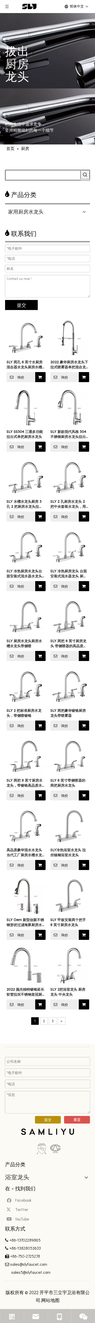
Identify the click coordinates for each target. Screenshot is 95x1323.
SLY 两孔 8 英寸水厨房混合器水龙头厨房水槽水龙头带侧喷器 (25, 365)
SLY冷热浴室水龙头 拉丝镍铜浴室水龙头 (68, 852)
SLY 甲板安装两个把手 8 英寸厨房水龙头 (68, 922)
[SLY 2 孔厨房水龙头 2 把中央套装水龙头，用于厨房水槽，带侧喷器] (69, 477)
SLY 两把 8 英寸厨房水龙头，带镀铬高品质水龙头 (25, 783)
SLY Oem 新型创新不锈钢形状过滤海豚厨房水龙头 (25, 922)
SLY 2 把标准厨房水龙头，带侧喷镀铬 (24, 713)
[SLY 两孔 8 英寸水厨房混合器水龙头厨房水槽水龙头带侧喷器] (26, 337)
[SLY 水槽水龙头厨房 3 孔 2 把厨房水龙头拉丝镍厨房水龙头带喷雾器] (26, 477)
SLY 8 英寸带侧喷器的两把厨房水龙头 (67, 783)
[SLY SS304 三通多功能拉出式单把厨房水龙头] (26, 407)
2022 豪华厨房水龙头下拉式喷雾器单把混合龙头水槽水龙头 (69, 365)
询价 (20, 377)
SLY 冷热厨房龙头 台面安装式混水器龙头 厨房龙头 (68, 574)
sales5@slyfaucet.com (30, 1272)
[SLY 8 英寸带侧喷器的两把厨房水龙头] (69, 756)
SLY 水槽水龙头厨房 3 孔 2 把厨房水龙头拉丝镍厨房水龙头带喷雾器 (25, 504)
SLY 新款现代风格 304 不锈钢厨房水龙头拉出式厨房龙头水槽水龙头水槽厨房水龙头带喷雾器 (68, 434)
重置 (77, 1119)
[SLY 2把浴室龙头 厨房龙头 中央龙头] (69, 965)
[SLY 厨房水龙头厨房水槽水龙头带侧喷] (26, 616)
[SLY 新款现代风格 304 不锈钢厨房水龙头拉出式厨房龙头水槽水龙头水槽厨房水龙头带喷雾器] (69, 407)
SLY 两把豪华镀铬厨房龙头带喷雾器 (68, 713)
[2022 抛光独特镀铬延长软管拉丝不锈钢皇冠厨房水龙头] (26, 965)
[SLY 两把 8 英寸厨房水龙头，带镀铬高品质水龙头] (26, 756)
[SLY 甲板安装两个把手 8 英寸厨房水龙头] (69, 895)
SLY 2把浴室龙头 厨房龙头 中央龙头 (67, 992)
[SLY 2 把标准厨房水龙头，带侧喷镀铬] (26, 686)
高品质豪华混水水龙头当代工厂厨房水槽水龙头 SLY (24, 852)
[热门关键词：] (85, 174)
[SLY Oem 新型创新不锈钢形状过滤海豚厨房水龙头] (26, 895)
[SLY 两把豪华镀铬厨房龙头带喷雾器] (69, 686)
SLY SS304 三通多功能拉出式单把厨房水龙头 (25, 434)
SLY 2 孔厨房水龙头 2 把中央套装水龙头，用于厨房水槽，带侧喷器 (68, 504)
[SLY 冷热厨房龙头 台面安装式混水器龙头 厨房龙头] (69, 547)
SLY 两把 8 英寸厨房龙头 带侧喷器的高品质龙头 (68, 643)
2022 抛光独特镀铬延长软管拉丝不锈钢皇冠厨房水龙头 (25, 992)
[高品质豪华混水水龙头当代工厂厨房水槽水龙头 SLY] (26, 826)
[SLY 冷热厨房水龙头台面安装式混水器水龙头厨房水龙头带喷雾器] (26, 547)
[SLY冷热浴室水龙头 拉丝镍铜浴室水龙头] (69, 826)
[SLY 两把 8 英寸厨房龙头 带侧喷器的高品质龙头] (69, 616)
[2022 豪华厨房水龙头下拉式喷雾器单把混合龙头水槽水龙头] (69, 337)
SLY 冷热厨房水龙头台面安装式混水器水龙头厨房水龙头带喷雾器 (24, 574)
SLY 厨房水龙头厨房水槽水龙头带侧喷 (24, 643)
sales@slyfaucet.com (28, 1264)
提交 (21, 305)
